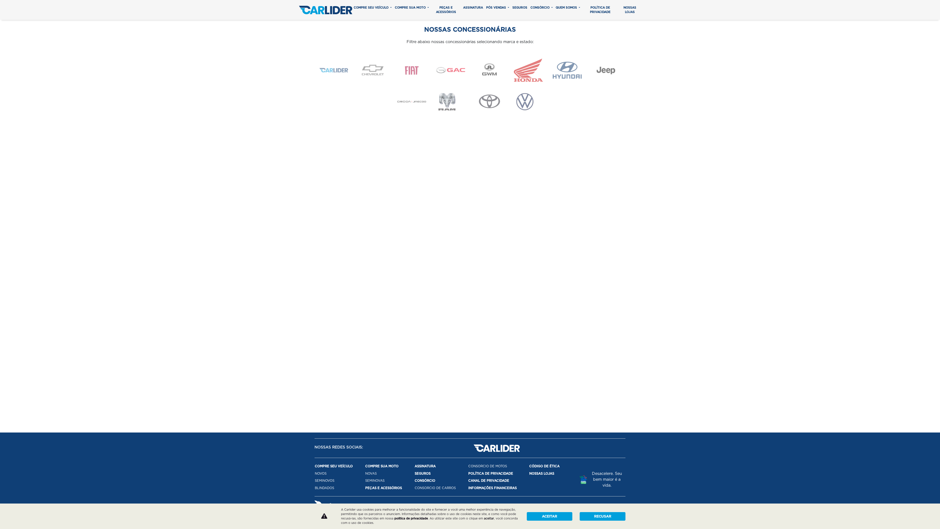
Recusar (602, 516)
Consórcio (540, 7)
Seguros (519, 7)
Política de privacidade (600, 10)
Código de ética (544, 466)
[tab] (334, 70)
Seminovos (324, 480)
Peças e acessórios (446, 10)
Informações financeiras (492, 488)
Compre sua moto (411, 7)
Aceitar (549, 516)
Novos (321, 473)
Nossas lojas (629, 10)
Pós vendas (496, 7)
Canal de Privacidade (488, 480)
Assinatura (473, 7)
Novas (371, 473)
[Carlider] (325, 10)
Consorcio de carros (435, 488)
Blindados (324, 488)
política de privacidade (411, 518)
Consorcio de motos (487, 466)
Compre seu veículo (371, 7)
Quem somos (567, 7)
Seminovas (375, 480)
